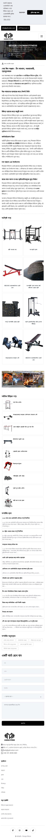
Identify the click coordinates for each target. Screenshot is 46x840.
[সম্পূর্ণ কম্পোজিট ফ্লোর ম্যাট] (12, 306)
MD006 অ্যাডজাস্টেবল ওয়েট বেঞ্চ (12, 286)
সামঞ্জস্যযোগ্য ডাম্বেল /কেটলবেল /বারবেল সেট (25, 414)
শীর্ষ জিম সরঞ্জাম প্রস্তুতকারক (10, 648)
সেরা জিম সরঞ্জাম (10, 63)
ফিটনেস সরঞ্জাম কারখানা (7, 805)
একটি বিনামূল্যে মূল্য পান (23, 28)
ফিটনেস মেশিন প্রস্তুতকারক (10, 644)
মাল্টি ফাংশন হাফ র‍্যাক (18, 500)
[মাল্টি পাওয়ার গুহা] (12, 234)
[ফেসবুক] (13, 830)
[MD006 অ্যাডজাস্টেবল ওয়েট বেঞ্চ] (12, 270)
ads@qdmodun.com (11, 750)
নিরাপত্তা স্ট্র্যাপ (17, 463)
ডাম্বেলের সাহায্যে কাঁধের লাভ (10, 544)
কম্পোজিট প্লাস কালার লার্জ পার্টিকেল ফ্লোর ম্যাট (33, 286)
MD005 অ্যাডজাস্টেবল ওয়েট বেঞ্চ (34, 359)
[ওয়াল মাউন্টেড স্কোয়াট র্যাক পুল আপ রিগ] (7, 429)
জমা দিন (23, 723)
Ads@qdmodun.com (8, 28)
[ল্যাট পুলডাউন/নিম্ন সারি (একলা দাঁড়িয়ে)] (34, 306)
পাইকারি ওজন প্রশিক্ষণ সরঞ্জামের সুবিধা (12, 578)
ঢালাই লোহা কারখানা (6, 814)
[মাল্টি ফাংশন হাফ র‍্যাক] (7, 502)
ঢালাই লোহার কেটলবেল (9, 640)
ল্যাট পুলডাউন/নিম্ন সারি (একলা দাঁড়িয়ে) (33, 323)
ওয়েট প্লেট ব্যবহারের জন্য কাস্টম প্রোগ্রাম (13, 557)
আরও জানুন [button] (7, 19)
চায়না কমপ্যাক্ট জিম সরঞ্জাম (26, 644)
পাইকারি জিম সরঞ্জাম (22, 640)
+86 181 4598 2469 (10, 753)
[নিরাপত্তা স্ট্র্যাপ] (7, 466)
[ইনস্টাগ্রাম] (19, 830)
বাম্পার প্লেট (4, 766)
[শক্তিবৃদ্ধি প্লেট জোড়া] (7, 478)
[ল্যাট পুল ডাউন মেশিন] (7, 490)
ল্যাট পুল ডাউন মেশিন (18, 488)
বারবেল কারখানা (5, 809)
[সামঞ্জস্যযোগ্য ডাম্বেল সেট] (12, 342)
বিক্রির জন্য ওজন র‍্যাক (36, 640)
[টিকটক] (33, 830)
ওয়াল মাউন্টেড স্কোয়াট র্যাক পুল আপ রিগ (23, 427)
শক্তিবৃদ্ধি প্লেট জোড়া (18, 476)
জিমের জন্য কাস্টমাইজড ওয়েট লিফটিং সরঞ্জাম (13, 602)
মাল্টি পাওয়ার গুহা (12, 249)
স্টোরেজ (3, 792)
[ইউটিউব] (26, 830)
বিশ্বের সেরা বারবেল (7, 612)
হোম (5, 63)
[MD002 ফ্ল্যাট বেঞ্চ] (7, 441)
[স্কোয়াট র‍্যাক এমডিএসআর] (7, 453)
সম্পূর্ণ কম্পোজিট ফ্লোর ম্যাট (12, 322)
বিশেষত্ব (3, 783)
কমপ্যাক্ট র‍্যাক (33, 249)
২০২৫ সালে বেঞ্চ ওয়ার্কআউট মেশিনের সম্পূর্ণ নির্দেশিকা (16, 518)
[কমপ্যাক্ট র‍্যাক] (34, 234)
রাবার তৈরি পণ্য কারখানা (7, 818)
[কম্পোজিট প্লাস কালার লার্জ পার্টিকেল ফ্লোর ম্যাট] (34, 270)
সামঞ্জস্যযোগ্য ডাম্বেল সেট (12, 358)
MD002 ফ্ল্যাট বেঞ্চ (18, 439)
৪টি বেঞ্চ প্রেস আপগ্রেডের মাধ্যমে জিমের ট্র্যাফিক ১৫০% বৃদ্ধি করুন (20, 621)
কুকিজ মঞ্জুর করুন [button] (35, 12)
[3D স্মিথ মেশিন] (7, 404)
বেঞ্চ (2, 779)
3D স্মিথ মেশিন (17, 402)
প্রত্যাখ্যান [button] (22, 12)
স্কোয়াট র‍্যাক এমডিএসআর (20, 451)
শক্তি (2, 788)
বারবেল (3, 770)
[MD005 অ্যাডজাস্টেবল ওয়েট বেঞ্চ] (34, 342)
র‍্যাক (2, 775)
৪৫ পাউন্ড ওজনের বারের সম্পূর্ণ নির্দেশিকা (12, 531)
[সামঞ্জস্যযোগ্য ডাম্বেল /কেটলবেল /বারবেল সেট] (7, 417)
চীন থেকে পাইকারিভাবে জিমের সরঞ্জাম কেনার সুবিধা (15, 591)
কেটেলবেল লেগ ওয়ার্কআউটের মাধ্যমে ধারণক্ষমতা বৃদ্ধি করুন (17, 569)
